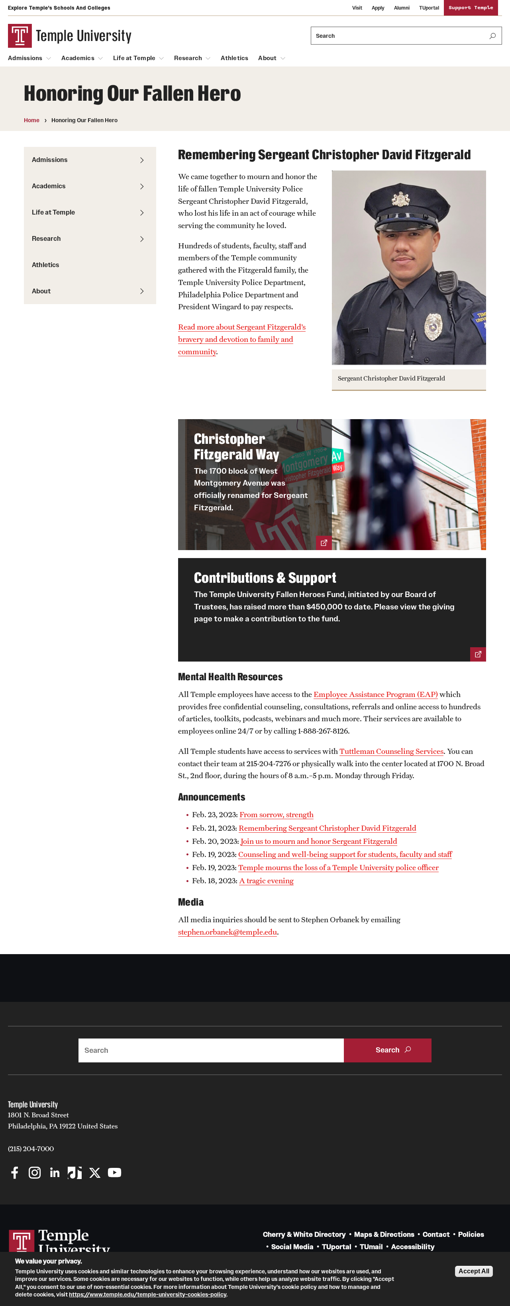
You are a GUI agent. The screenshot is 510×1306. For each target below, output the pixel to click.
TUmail (371, 1247)
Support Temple (471, 7)
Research (188, 58)
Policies (471, 1234)
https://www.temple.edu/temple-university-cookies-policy (147, 1294)
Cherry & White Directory (304, 1234)
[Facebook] (15, 1174)
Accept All (474, 1271)
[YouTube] (115, 1174)
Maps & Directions (384, 1234)
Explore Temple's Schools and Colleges (59, 8)
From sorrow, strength (276, 814)
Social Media (292, 1247)
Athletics (234, 58)
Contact (436, 1234)
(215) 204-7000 (31, 1149)
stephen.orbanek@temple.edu (227, 931)
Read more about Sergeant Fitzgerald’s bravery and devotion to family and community (242, 338)
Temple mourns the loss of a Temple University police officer (338, 867)
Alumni (402, 8)
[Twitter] (95, 1174)
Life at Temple (134, 58)
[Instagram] (35, 1174)
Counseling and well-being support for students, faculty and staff (345, 854)
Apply (378, 8)
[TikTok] (75, 1174)
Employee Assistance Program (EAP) (376, 694)
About (267, 58)
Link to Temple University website (60, 1244)
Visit (357, 8)
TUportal (429, 8)
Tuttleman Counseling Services (391, 751)
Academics (77, 58)
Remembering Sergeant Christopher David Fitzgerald (327, 828)
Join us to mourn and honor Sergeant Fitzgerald (319, 841)
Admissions (25, 58)
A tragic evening (266, 880)
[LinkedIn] (55, 1174)
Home (31, 120)
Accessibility (413, 1247)
